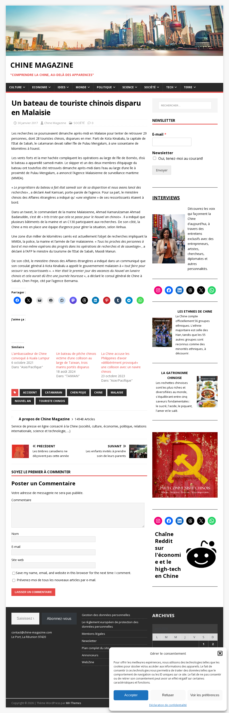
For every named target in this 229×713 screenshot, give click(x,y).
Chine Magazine (55, 123)
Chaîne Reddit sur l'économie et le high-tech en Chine (168, 554)
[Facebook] (169, 290)
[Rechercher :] (185, 105)
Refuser (168, 695)
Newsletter (162, 153)
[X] (201, 290)
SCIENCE (128, 87)
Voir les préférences (204, 695)
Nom (15, 534)
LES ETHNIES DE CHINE (195, 311)
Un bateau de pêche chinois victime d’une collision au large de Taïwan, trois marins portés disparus (76, 360)
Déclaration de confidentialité (168, 705)
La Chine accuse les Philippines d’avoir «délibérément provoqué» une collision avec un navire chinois (121, 362)
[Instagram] (158, 290)
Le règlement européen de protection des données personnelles (110, 624)
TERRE (188, 87)
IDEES (61, 87)
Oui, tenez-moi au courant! (180, 158)
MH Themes (73, 703)
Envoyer (162, 170)
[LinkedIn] (180, 290)
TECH (169, 87)
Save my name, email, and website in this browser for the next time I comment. (73, 573)
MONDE (81, 87)
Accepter (131, 695)
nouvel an (23, 401)
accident (30, 392)
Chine (98, 392)
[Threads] (190, 290)
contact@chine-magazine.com (31, 632)
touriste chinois (52, 401)
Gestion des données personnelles (106, 615)
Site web (17, 560)
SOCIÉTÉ (150, 87)
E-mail (15, 547)
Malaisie (117, 392)
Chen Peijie (78, 392)
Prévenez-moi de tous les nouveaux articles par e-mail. (56, 580)
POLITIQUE (104, 87)
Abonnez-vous (59, 618)
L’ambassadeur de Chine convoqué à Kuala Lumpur (30, 355)
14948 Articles (85, 419)
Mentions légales (93, 634)
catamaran (53, 392)
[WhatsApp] (212, 290)
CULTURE (15, 87)
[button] (220, 653)
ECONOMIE (39, 87)
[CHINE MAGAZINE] (114, 53)
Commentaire (21, 500)
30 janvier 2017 (28, 123)
